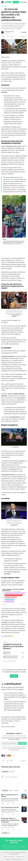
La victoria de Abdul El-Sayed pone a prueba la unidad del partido (10, 824)
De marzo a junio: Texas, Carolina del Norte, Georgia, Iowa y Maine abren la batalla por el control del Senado (9, 799)
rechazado (12, 469)
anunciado (4, 622)
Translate (4, 6)
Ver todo (4, 833)
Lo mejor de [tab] (5, 790)
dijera (13, 541)
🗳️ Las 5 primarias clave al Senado (9, 795)
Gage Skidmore (14, 525)
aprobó (22, 461)
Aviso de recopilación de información (16, 748)
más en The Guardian (14, 710)
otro (21, 376)
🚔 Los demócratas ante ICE (10, 807)
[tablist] (8, 771)
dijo (2, 533)
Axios (9, 268)
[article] (14, 799)
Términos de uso (16, 747)
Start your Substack (10, 856)
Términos (23, 852)
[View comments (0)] (7, 36)
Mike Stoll (16, 447)
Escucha (24, 32)
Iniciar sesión (23, 2)
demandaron (21, 398)
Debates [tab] (16, 790)
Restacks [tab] (12, 771)
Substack (8, 859)
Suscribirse (16, 2)
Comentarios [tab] (5, 771)
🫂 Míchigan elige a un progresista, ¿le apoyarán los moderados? (10, 820)
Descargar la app (20, 856)
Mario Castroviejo (9, 31)
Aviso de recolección (14, 854)
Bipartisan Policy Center (14, 146)
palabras (3, 164)
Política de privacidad (14, 750)
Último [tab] (11, 790)
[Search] (25, 790)
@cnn (4, 239)
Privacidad (18, 852)
